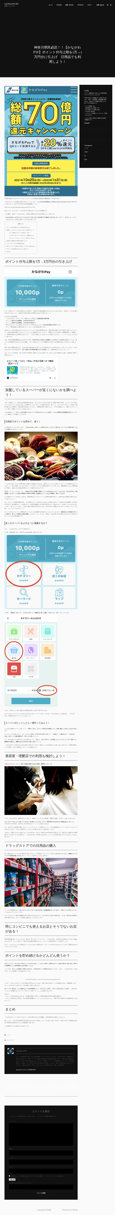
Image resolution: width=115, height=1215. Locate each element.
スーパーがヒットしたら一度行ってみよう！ (22, 238)
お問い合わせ (100, 5)
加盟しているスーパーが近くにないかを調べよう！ (19, 230)
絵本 (85, 159)
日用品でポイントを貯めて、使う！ (20, 232)
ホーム (51, 5)
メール (11, 1158)
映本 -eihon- (70, 5)
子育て (86, 152)
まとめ (7, 251)
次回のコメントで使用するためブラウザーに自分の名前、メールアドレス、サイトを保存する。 (38, 1176)
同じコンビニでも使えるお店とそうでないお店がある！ (20, 246)
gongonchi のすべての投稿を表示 (26, 1069)
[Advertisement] (58, 31)
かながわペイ (10, 1040)
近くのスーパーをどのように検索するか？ (21, 235)
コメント (12, 1121)
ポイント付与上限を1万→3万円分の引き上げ (17, 227)
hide (22, 223)
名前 (11, 1149)
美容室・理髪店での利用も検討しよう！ (16, 241)
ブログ (89, 5)
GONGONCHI (11, 4)
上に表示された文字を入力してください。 (21, 1183)
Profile (80, 5)
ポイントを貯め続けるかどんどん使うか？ (17, 249)
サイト (11, 1167)
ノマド (8, 1035)
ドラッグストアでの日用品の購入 (14, 243)
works (59, 5)
